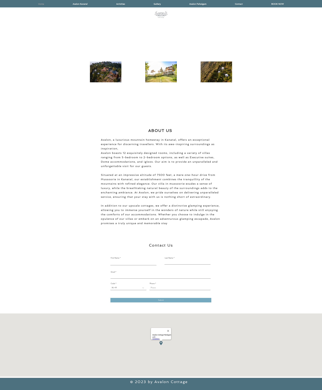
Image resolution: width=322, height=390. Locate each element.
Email (113, 272)
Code (113, 283)
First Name (115, 258)
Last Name (169, 258)
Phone (152, 283)
